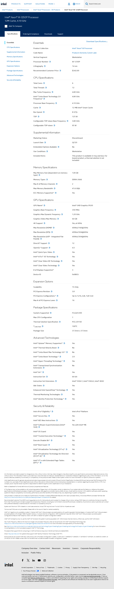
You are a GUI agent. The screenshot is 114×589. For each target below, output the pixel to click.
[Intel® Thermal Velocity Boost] (58, 348)
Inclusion (25, 553)
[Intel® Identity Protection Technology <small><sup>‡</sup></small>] (65, 399)
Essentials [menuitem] (10, 42)
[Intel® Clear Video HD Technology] (61, 261)
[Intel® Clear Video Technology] (58, 265)
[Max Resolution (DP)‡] (52, 232)
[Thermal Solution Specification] (60, 322)
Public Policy (36, 553)
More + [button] (52, 4)
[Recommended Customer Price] (60, 71)
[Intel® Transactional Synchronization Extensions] (43, 368)
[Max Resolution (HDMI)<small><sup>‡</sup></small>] (53, 228)
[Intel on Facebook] (22, 561)
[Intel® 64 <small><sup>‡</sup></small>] (43, 372)
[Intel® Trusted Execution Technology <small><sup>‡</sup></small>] (65, 436)
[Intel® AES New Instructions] (57, 420)
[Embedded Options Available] (58, 147)
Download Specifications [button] (96, 41)
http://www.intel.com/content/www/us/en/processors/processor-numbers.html (27, 497)
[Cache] (40, 108)
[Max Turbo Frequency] (52, 92)
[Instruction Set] (47, 377)
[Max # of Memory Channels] (56, 184)
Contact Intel (45, 548)
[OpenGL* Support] (49, 248)
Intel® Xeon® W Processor (82, 48)
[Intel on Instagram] (45, 561)
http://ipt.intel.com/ (13, 534)
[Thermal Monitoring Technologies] (62, 394)
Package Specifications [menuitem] (15, 71)
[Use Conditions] (47, 151)
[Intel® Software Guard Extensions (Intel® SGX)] (39, 427)
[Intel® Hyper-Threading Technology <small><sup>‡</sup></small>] (64, 361)
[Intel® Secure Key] (49, 416)
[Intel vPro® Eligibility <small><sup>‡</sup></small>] (52, 411)
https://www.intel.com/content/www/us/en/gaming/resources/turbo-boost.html (27, 523)
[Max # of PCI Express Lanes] (57, 300)
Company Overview (29, 548)
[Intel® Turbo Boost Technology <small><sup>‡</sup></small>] (60, 357)
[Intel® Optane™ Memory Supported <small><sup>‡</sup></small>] (64, 343)
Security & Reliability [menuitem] (14, 80)
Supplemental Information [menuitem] (16, 52)
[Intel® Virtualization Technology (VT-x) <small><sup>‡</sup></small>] (66, 449)
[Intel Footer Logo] (9, 565)
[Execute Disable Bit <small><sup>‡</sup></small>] (51, 440)
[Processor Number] (50, 62)
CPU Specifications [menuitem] (13, 47)
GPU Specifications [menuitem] (13, 61)
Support (60, 34)
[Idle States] (43, 386)
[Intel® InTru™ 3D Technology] (57, 257)
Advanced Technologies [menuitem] (15, 75)
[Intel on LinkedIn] (34, 561)
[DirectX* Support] (49, 243)
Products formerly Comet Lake (84, 53)
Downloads (48, 34)
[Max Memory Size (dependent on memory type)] (39, 175)
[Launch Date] (45, 142)
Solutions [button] (40, 4)
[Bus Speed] (44, 112)
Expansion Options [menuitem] (13, 66)
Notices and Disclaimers (38, 578)
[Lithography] (45, 66)
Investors (66, 548)
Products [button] (15, 4)
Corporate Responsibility (90, 548)
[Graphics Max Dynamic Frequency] (62, 214)
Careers (75, 548)
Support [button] (28, 4)
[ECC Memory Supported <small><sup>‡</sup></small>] (55, 193)
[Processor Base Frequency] (56, 103)
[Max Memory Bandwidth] (54, 188)
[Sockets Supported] (50, 313)
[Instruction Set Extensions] (56, 381)
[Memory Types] (47, 179)
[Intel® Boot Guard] (49, 445)
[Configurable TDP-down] (54, 125)
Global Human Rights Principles (48, 579)
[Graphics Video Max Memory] (58, 219)
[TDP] (38, 116)
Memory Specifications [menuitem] (15, 57)
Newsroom (56, 548)
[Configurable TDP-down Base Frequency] (67, 121)
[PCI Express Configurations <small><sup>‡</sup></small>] (57, 296)
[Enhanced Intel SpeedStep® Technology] (67, 390)
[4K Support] (44, 223)
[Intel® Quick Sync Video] (54, 252)
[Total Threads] (46, 88)
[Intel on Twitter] (28, 561)
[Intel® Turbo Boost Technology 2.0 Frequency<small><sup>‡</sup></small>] (44, 99)
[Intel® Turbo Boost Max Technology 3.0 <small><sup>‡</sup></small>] (67, 352)
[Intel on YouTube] (39, 561)
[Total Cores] (44, 83)
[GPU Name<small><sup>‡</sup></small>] (44, 205)
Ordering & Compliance (31, 34)
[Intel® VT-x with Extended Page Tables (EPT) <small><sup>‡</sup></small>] (40, 463)
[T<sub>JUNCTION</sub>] (42, 326)
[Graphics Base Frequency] (55, 210)
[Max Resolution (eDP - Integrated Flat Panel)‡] (41, 239)
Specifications (12, 34)
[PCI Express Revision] (51, 291)
